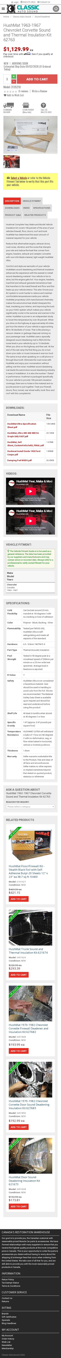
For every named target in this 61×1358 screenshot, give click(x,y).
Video (26, 207)
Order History (8, 1339)
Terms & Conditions (11, 1286)
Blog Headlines (9, 1323)
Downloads (12, 207)
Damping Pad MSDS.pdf (19, 460)
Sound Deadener (42, 16)
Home (6, 16)
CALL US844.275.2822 (46, 111)
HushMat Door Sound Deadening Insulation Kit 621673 (24, 1180)
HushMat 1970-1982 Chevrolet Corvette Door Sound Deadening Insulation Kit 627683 (29, 1104)
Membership (8, 1348)
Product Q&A (13, 214)
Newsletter (7, 1345)
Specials (6, 1320)
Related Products (35, 214)
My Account (7, 1335)
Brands (5, 1313)
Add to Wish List (15, 95)
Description (12, 200)
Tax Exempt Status (10, 1283)
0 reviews (23, 91)
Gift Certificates (9, 1317)
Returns (5, 1301)
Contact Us (45, 2)
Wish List (6, 1342)
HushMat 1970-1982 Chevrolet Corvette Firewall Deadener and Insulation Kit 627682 (28, 1028)
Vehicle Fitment (32, 200)
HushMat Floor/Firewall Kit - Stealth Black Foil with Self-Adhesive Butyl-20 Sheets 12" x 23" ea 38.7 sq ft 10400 (28, 871)
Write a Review (39, 91)
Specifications (41, 207)
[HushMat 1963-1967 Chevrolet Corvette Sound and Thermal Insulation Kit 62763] (30, 134)
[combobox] (30, 806)
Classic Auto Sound (22, 16)
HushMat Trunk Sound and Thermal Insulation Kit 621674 (28, 950)
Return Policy (8, 1279)
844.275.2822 (29, 2)
